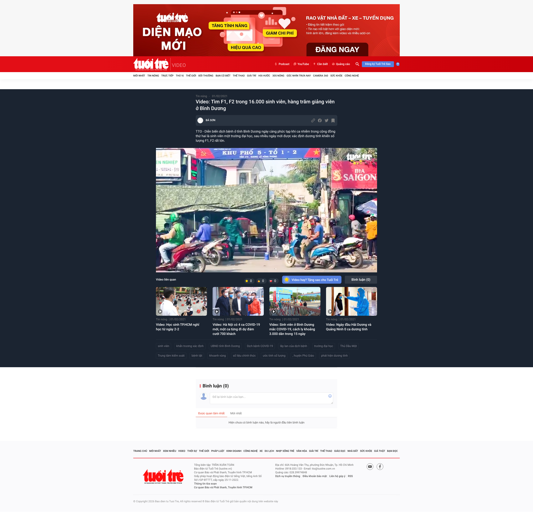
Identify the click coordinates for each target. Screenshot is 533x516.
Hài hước (264, 75)
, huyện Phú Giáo (303, 355)
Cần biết (322, 64)
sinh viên (163, 346)
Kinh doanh (234, 451)
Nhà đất (352, 451)
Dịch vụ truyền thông (287, 476)
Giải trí (251, 75)
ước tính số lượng (274, 355)
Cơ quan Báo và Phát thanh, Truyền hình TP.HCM (223, 487)
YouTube (303, 64)
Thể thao (239, 75)
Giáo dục (339, 451)
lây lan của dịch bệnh (293, 346)
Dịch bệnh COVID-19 (260, 346)
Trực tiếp (167, 75)
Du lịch (269, 451)
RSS (350, 476)
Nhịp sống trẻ (285, 451)
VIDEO (179, 65)
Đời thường (205, 75)
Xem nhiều (169, 451)
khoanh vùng (217, 355)
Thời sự (192, 451)
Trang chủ (140, 451)
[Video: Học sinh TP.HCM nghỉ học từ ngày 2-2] (181, 301)
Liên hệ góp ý (337, 476)
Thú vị (180, 75)
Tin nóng (153, 75)
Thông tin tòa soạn (205, 483)
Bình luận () (360, 280)
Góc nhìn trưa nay (299, 75)
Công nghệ (352, 75)
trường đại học (323, 346)
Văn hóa (301, 451)
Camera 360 (320, 75)
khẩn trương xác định (190, 346)
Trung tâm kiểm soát (171, 355)
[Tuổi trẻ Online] (163, 476)
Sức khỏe (336, 75)
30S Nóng (278, 75)
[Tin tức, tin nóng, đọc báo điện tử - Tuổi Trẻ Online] (152, 64)
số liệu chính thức (244, 355)
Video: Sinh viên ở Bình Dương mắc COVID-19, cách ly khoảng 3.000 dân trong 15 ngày (292, 329)
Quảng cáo (343, 64)
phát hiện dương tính (334, 355)
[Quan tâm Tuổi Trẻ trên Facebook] (380, 466)
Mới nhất (139, 75)
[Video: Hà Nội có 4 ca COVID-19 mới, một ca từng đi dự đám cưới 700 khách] (238, 301)
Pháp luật (217, 451)
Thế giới (191, 75)
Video (181, 451)
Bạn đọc (392, 451)
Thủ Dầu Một (348, 346)
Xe (261, 451)
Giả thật (379, 451)
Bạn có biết (223, 75)
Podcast (284, 64)
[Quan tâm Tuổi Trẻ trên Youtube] (370, 466)
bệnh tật (197, 355)
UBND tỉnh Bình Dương (225, 346)
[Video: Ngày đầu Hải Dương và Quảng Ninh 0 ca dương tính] (351, 301)
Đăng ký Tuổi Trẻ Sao (378, 64)
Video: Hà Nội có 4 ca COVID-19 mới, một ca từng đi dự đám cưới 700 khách (236, 329)
